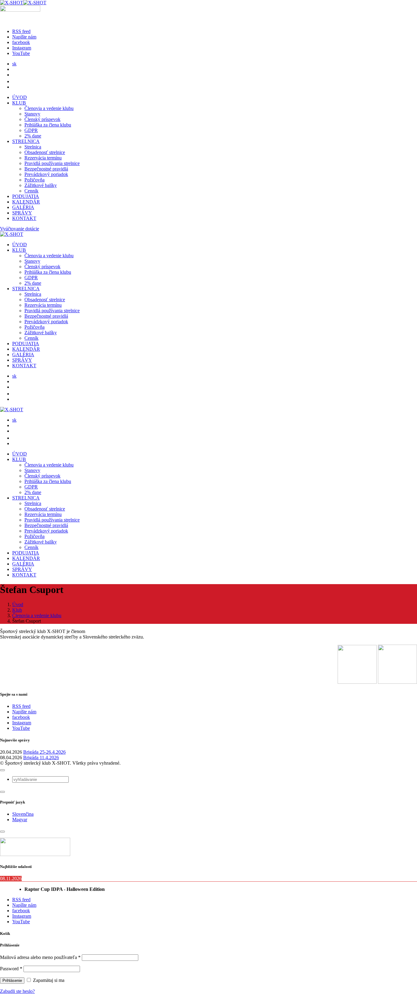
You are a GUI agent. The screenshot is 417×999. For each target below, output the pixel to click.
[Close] (2, 770)
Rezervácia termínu (43, 157)
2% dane (32, 135)
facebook (21, 717)
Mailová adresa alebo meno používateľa (40, 957)
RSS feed (21, 706)
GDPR (31, 130)
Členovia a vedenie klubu (49, 108)
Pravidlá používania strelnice (52, 163)
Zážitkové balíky (40, 185)
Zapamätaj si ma (48, 980)
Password (11, 968)
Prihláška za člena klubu (47, 124)
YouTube (21, 728)
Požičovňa (34, 179)
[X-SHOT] (23, 2)
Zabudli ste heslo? (17, 991)
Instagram (21, 722)
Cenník (31, 190)
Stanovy (32, 113)
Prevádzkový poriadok (46, 174)
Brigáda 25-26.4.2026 (44, 752)
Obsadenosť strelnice (44, 152)
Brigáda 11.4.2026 (41, 757)
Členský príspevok (42, 119)
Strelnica (32, 146)
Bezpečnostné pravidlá (46, 168)
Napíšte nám (24, 711)
